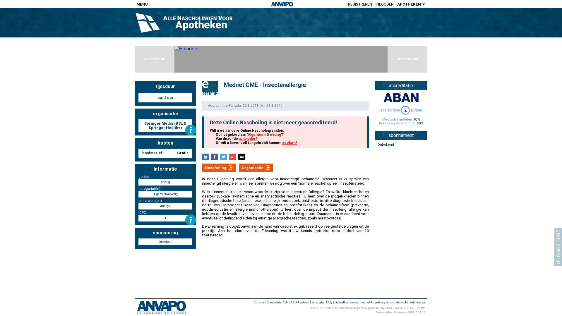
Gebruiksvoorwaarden (350, 302)
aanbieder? (248, 139)
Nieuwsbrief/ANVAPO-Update (287, 302)
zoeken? (289, 143)
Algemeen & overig (264, 135)
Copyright (317, 302)
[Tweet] (223, 157)
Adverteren (417, 302)
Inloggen (385, 4)
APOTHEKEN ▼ (411, 4)
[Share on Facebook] (214, 157)
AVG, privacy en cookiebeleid (387, 302)
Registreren (360, 4)
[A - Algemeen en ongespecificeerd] (190, 219)
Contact (259, 302)
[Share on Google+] (232, 157)
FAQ (329, 302)
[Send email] (241, 157)
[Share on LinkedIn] (205, 157)
